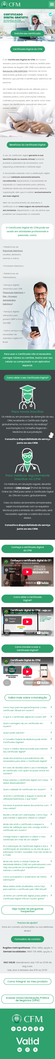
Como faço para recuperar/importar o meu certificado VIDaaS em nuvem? (25, 709)
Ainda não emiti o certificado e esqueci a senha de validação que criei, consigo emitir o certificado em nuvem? (25, 827)
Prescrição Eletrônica (13, 250)
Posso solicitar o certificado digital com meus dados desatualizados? (25, 781)
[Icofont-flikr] (13, 1029)
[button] (52, 4)
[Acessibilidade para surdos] (51, 435)
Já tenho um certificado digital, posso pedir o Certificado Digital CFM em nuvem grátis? (25, 897)
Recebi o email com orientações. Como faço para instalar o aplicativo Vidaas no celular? (25, 816)
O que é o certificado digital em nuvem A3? (24, 716)
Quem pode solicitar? (13, 732)
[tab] (27, 709)
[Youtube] (19, 1029)
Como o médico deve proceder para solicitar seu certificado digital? (25, 750)
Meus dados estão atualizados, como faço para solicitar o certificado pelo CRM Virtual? (25, 888)
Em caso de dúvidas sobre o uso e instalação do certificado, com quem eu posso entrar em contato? (26, 770)
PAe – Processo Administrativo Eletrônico (10, 300)
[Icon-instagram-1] (36, 1029)
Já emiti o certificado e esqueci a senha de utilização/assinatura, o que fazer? (24, 797)
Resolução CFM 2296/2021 (15, 71)
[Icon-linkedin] (30, 1029)
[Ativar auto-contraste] (51, 427)
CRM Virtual (23, 487)
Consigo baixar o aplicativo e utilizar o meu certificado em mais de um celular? (24, 838)
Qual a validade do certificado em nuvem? (24, 789)
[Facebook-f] (41, 1029)
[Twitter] (24, 1029)
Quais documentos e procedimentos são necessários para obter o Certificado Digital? (25, 760)
